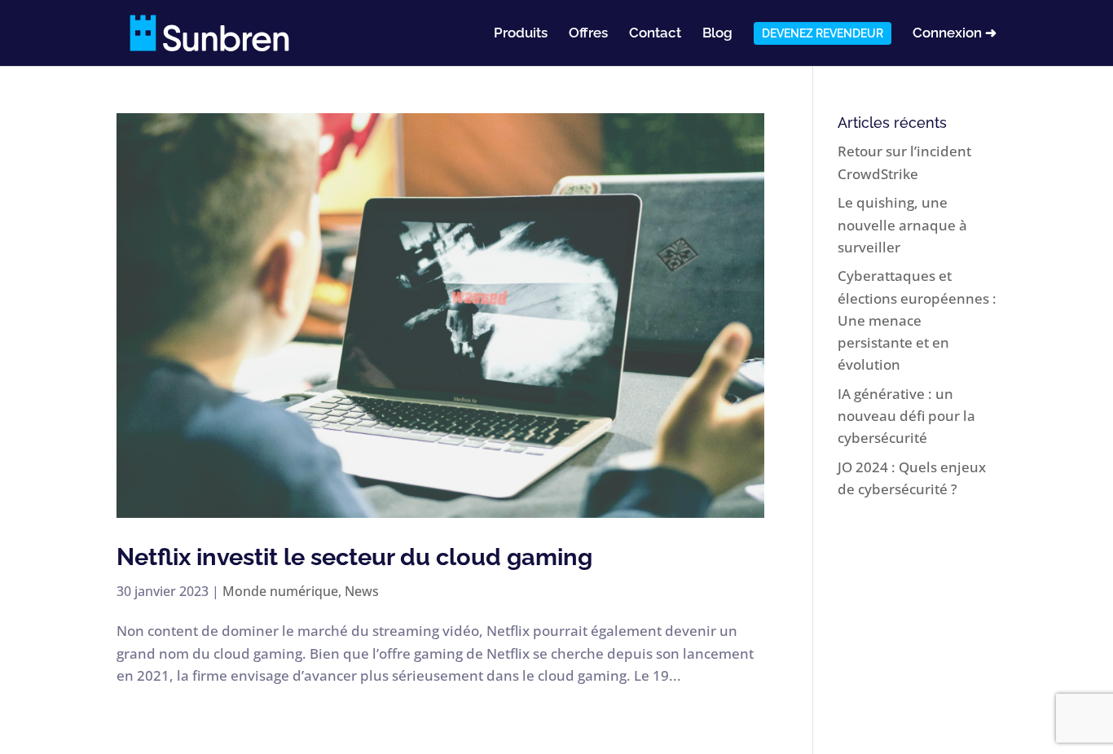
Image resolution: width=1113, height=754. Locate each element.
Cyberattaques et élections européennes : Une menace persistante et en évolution (917, 320)
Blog (717, 34)
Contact (655, 34)
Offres (588, 34)
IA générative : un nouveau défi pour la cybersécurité (906, 415)
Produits (521, 34)
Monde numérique (280, 591)
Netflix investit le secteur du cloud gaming (354, 557)
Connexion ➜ (954, 34)
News (362, 591)
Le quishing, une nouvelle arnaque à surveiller (902, 224)
